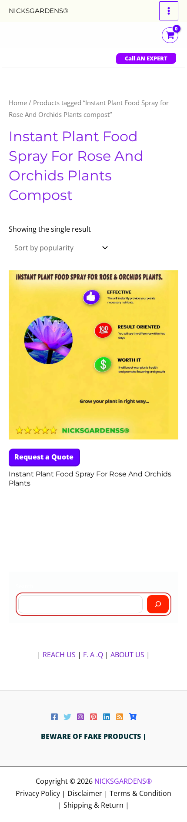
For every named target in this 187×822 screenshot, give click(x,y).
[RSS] (120, 717)
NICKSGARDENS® (38, 11)
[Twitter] (67, 717)
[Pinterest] (93, 717)
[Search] (158, 604)
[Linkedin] (106, 717)
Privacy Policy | (41, 793)
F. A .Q (94, 654)
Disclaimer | (88, 793)
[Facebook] (54, 717)
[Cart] (133, 717)
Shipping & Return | (96, 805)
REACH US (59, 654)
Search (24, 586)
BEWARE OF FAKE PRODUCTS (92, 736)
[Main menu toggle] (168, 10)
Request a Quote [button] (43, 457)
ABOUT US (127, 654)
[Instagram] (80, 717)
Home (18, 102)
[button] (146, 58)
